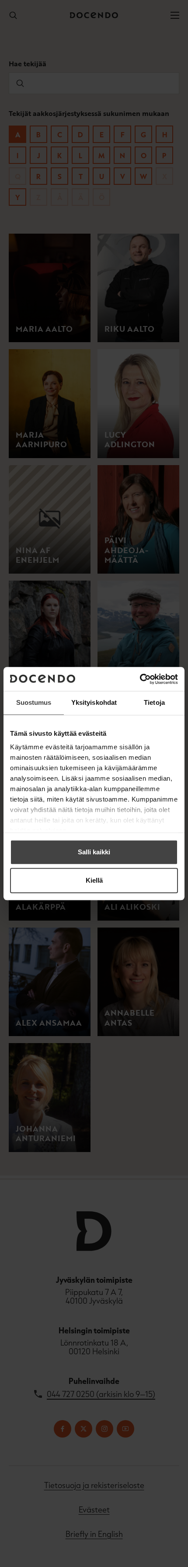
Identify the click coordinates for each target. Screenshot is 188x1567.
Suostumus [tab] (34, 702)
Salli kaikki (94, 852)
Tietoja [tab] (154, 702)
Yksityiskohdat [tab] (94, 702)
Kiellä (94, 880)
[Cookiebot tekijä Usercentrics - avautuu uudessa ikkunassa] (139, 679)
